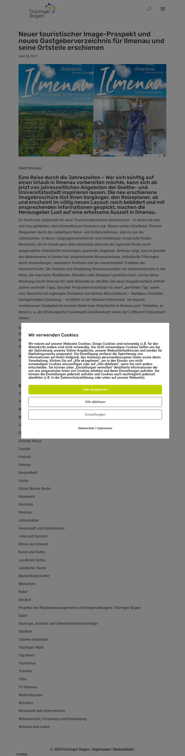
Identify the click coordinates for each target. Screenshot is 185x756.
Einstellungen (95, 415)
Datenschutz (86, 428)
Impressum (104, 428)
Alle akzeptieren (95, 389)
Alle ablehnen (95, 402)
